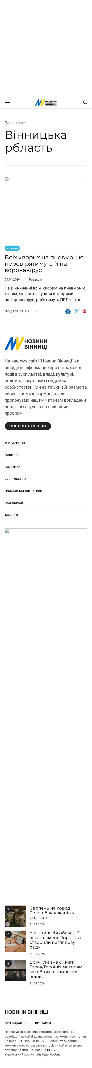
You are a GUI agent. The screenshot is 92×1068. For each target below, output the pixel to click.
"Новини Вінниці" (46, 1050)
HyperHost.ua (51, 1054)
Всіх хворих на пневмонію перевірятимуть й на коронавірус (44, 263)
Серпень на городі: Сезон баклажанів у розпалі (52, 913)
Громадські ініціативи (23, 491)
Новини (12, 248)
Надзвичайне (16, 503)
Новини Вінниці (26, 1012)
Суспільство (15, 479)
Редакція (35, 279)
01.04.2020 (12, 279)
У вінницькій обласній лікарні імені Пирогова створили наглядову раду (55, 940)
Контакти (43, 1023)
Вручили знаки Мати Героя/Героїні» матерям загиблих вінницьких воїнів (56, 969)
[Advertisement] (46, 48)
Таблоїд (11, 515)
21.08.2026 (37, 924)
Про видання (16, 1023)
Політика (12, 467)
